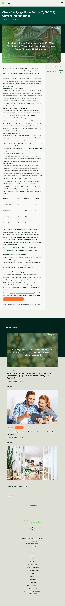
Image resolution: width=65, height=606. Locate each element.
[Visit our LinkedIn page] (36, 547)
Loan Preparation (32, 570)
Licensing (32, 582)
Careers (32, 559)
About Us (32, 553)
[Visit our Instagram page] (29, 547)
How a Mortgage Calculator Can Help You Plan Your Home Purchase (32, 433)
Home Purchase (19, 427)
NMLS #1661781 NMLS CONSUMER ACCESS (33, 534)
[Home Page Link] (32, 522)
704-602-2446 (32, 541)
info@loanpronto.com (32, 543)
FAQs (32, 573)
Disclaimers (32, 579)
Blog (32, 550)
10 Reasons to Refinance (17, 486)
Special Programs (32, 567)
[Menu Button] (62, 3)
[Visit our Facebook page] (32, 547)
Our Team (32, 556)
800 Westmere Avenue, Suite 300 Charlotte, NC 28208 (32, 539)
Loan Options (32, 562)
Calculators (32, 564)
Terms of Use (32, 588)
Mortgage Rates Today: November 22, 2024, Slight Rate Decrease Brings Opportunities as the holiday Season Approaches (29, 375)
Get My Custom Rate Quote (13, 299)
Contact (33, 576)
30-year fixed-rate (16, 257)
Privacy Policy (32, 585)
